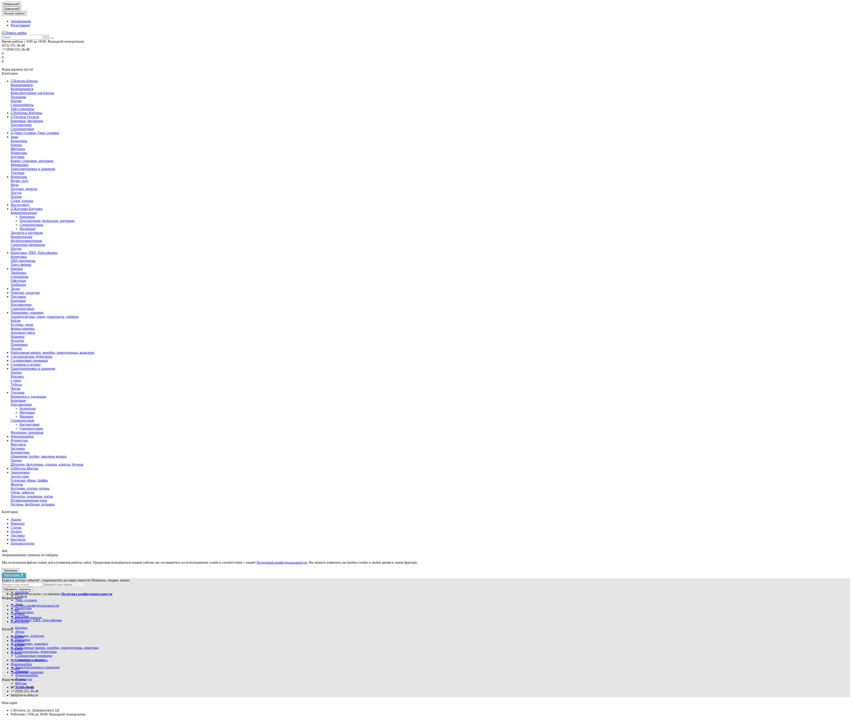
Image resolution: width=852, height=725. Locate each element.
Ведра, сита (19, 181)
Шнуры (32, 468)
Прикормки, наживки (27, 312)
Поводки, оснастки (25, 292)
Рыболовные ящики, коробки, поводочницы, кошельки (52, 352)
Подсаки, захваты (24, 189)
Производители (22, 543)
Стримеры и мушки (26, 364)
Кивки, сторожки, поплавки (32, 161)
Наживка (17, 336)
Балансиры (19, 141)
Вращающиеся (22, 85)
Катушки (17, 157)
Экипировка (20, 472)
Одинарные (19, 277)
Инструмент (20, 205)
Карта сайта (20, 621)
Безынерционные (24, 213)
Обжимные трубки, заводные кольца (38, 456)
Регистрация (20, 25)
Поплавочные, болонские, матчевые (47, 221)
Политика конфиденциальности (35, 605)
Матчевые (27, 412)
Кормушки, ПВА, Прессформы (34, 253)
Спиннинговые (22, 129)
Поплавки (18, 296)
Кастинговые (30, 424)
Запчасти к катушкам (27, 233)
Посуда (16, 193)
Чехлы (15, 388)
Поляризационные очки (29, 500)
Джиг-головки (47, 133)
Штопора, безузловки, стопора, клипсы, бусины (47, 464)
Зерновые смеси (23, 332)
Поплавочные (21, 125)
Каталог (8, 629)
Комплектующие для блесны (32, 93)
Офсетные (18, 280)
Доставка (18, 535)
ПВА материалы (23, 261)
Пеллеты (17, 340)
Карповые (27, 217)
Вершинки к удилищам (28, 396)
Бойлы (16, 320)
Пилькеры (18, 97)
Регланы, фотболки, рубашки (33, 504)
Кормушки (19, 257)
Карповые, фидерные (27, 121)
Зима (14, 137)
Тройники (18, 284)
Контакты (18, 539)
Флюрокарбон (21, 664)
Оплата (16, 531)
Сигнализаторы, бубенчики (31, 356)
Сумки (16, 380)
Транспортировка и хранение (33, 169)
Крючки (17, 269)
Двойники (18, 273)
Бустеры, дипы (22, 324)
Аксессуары (20, 476)
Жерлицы (18, 149)
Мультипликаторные (26, 241)
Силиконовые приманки (29, 360)
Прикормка (19, 344)
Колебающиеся (22, 89)
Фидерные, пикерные (27, 432)
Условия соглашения (26, 617)
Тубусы (16, 384)
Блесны (32, 81)
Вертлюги (18, 444)
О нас (15, 609)
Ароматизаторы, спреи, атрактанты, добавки (45, 316)
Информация (12, 598)
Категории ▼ (14, 575)
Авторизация (21, 21)
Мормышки (19, 165)
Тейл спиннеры (22, 109)
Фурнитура (19, 440)
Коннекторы (20, 452)
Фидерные (28, 229)
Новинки (18, 523)
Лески (15, 288)
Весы (15, 185)
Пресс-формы (21, 265)
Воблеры (35, 113)
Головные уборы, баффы (29, 480)
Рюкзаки (17, 376)
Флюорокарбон (22, 436)
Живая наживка (23, 328)
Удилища (17, 173)
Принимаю (11, 570)
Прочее (16, 101)
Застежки (18, 448)
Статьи (16, 527)
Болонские (28, 408)
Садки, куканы (22, 201)
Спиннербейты (22, 105)
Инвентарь (19, 153)
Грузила (32, 117)
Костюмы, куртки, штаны (30, 488)
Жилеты (17, 484)
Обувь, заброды (22, 492)
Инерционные (21, 237)
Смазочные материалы (28, 245)
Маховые (26, 416)
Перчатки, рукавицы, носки (32, 496)
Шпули (16, 249)
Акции (16, 519)
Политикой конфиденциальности (281, 562)
